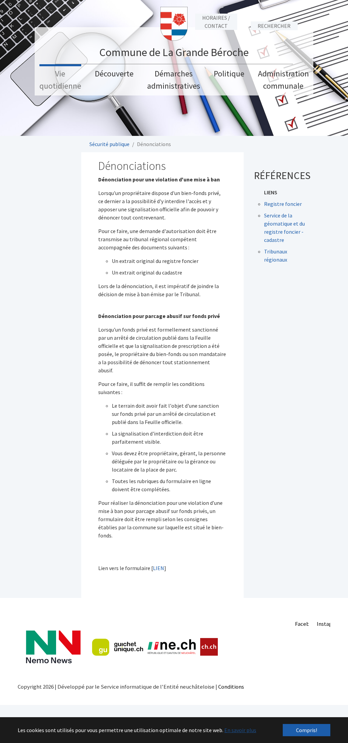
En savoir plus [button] (240, 730)
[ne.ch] (171, 647)
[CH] (209, 647)
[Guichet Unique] (117, 647)
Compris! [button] (306, 730)
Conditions (231, 686)
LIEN (158, 568)
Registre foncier (283, 203)
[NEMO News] (53, 647)
